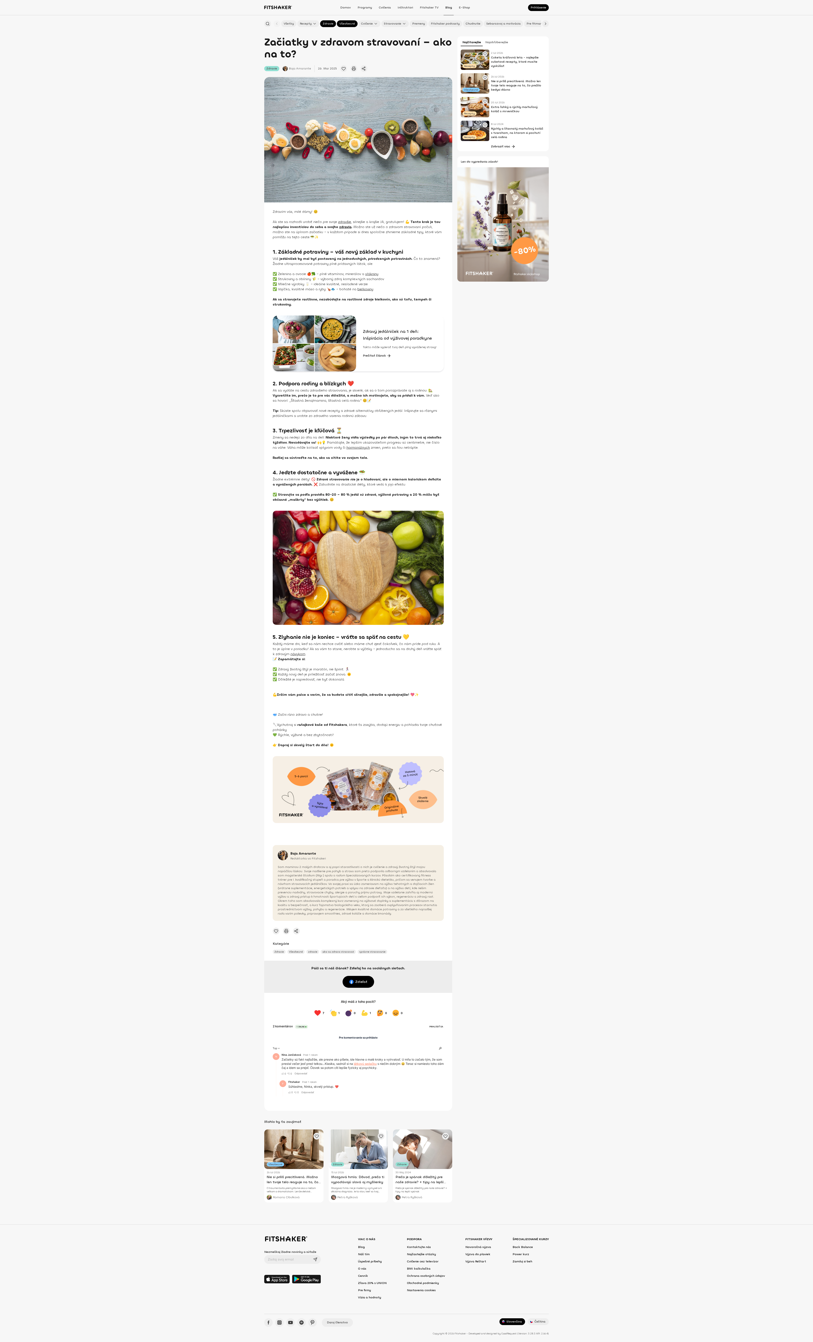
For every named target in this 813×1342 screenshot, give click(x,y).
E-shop (464, 8)
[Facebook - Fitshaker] (268, 1322)
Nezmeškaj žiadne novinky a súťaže (290, 1252)
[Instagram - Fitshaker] (279, 1322)
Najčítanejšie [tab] (471, 42)
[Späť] (277, 23)
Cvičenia (385, 8)
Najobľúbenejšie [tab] (496, 42)
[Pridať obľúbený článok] (343, 68)
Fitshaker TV (429, 8)
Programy (365, 8)
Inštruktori (405, 8)
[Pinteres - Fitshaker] (312, 1322)
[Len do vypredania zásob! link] (503, 224)
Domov (345, 8)
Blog (448, 8)
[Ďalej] (545, 23)
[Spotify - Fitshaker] (301, 1322)
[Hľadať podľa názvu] (267, 23)
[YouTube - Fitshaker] (290, 1322)
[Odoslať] (315, 1259)
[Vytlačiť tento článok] (353, 68)
